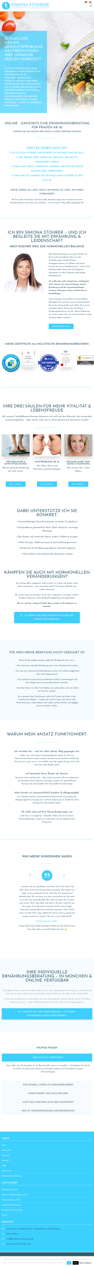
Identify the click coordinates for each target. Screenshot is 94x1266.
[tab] (47, 1058)
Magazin (6, 1155)
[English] (91, 2)
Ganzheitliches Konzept (12, 1210)
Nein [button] (75, 1263)
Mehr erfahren (85, 1263)
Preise (4, 1215)
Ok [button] (69, 1263)
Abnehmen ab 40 (9, 1190)
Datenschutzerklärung (11, 1176)
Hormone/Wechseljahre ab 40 (15, 1195)
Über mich (6, 1150)
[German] (86, 2)
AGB (4, 1166)
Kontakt (5, 1160)
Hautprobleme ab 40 (11, 1200)
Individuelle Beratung (11, 1205)
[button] (47, 1058)
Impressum (6, 1171)
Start (4, 1145)
